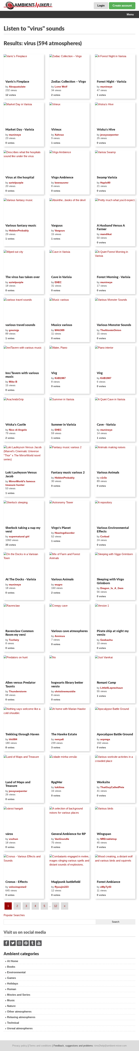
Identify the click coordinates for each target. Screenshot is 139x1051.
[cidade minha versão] (69, 767)
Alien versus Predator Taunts (20, 684)
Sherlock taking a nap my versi (22, 529)
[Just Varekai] (115, 667)
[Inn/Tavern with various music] (24, 358)
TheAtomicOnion (110, 330)
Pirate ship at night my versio (113, 633)
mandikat (106, 234)
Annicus (60, 636)
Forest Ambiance (108, 881)
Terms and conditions (40, 1045)
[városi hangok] (24, 819)
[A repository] (115, 512)
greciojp (14, 330)
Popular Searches (14, 915)
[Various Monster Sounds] (115, 310)
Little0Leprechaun (111, 687)
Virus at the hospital (19, 177)
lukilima (59, 787)
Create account (122, 5)
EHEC (58, 282)
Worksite (103, 782)
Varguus (57, 225)
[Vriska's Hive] (115, 114)
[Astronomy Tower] (69, 512)
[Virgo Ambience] (69, 162)
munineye (106, 86)
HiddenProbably (19, 230)
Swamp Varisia (107, 177)
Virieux (56, 129)
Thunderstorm (17, 691)
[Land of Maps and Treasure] (24, 767)
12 (55, 905)
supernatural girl (19, 536)
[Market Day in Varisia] (24, 114)
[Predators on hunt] (24, 667)
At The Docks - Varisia (20, 579)
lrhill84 (13, 739)
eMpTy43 (105, 886)
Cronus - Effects (16, 881)
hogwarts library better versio (67, 684)
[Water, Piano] (69, 358)
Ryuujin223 (62, 886)
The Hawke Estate (64, 734)
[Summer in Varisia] (69, 409)
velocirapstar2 (17, 886)
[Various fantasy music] (24, 210)
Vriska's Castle (15, 424)
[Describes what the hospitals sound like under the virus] (24, 162)
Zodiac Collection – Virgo (68, 81)
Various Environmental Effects (113, 529)
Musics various (61, 325)
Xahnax (59, 134)
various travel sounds (20, 325)
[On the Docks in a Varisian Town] (24, 564)
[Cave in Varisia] (69, 262)
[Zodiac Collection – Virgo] (69, 66)
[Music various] (69, 310)
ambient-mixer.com (31, 5)
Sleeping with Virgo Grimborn (110, 581)
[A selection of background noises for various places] (69, 819)
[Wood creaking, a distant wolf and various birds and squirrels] (115, 866)
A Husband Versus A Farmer (111, 227)
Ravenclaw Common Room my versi (19, 633)
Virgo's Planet (61, 527)
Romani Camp (106, 682)
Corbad (104, 536)
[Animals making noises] (115, 457)
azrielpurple (16, 182)
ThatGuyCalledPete (112, 787)
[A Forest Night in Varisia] (115, 66)
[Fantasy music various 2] (69, 457)
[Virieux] (69, 114)
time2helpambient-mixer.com (110, 1045)
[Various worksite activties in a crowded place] (115, 767)
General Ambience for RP (68, 833)
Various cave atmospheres (69, 631)
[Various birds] (115, 819)
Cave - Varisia (106, 424)
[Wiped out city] (24, 262)
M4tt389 (59, 330)
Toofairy (14, 639)
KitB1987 (60, 378)
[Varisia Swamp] (115, 162)
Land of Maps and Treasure (17, 784)
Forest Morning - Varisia (113, 277)
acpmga (105, 739)
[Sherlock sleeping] (24, 512)
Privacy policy (19, 1045)
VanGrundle (62, 838)
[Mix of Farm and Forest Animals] (69, 564)
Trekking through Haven (22, 734)
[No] (69, 667)
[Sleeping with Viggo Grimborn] (115, 564)
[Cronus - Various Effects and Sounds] (24, 866)
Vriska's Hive (106, 129)
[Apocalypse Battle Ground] (115, 719)
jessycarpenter (109, 134)
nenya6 (59, 739)
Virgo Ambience (62, 177)
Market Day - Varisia (19, 129)
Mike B (13, 381)
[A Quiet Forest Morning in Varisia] (115, 262)
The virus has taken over (22, 277)
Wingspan (104, 833)
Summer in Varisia (63, 424)
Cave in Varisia (61, 277)
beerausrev (61, 182)
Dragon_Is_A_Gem (111, 588)
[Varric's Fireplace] (24, 66)
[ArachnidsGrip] (24, 409)
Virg (54, 373)
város (9, 833)
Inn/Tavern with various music (22, 375)
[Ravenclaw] (24, 616)
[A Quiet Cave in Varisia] (115, 409)
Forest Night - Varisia (111, 81)
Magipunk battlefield (65, 881)
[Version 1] (115, 616)
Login (101, 5)
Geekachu (106, 639)
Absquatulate (17, 86)
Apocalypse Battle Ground (115, 734)
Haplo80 (105, 182)
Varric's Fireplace (17, 81)
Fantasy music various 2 (68, 472)
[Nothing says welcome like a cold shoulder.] (24, 719)
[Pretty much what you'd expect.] (115, 210)
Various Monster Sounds (114, 325)
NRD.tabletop (108, 838)
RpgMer (56, 782)
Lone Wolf (61, 86)
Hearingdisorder (65, 532)
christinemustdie (65, 691)
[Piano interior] (115, 358)
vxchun (13, 838)
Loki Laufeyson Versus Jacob (21, 474)
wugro (58, 584)
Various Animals (108, 472)
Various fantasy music (20, 225)
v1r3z (103, 477)
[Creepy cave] (69, 616)
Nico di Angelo (18, 429)
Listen (12, 74)
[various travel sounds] (24, 310)
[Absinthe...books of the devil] (69, 210)
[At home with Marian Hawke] (69, 719)
